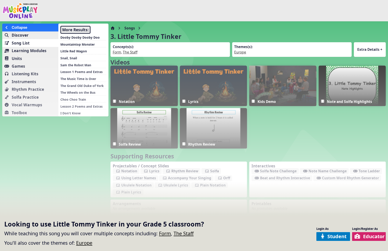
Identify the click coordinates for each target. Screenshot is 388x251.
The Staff (184, 233)
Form (165, 233)
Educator (374, 236)
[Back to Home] (65, 10)
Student (336, 236)
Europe (84, 243)
